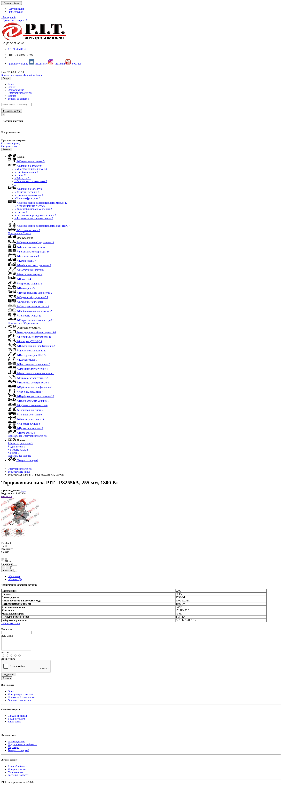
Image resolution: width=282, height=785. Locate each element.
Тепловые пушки (29, 315)
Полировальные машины (33, 400)
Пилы (20, 175)
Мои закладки (16, 772)
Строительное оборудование (35, 242)
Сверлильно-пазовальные (30, 181)
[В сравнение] (6, 558)
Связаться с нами (17, 715)
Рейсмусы (22, 178)
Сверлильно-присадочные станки (35, 215)
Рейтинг (6, 652)
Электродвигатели (20, 443)
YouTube (76, 63)
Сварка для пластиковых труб (35, 320)
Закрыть (7, 678)
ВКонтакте (41, 63)
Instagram (59, 63)
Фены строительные (30, 419)
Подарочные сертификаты (22, 744)
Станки (12, 87)
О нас (11, 691)
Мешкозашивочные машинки (35, 373)
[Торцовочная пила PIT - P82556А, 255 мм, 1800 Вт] (20, 525)
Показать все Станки (19, 233)
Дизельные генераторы (32, 247)
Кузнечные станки (26, 192)
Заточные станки (28, 230)
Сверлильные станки (31, 161)
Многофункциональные (30, 169)
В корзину (7, 570)
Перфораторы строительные (35, 396)
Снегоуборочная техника (33, 306)
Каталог (6, 149)
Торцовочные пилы (30, 410)
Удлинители (16, 446)
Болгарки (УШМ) (29, 341)
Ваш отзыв (7, 635)
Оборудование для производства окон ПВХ (43, 225)
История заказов (17, 769)
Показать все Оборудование (23, 323)
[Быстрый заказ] (15, 571)
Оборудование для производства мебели (42, 202)
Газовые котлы (18, 449)
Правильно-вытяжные (28, 195)
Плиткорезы (26, 288)
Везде (11, 84)
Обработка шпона (26, 172)
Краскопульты (27, 359)
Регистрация (15, 11)
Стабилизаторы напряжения (35, 311)
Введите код (8, 658)
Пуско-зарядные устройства (34, 292)
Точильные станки (29, 414)
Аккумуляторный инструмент (36, 332)
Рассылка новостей (18, 775)
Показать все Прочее (19, 455)
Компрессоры (26, 260)
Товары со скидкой (18, 98)
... (15, 184)
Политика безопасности (21, 697)
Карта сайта (14, 721)
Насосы (24, 279)
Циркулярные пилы (30, 428)
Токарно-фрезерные (27, 198)
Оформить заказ (10, 146)
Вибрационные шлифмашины (36, 346)
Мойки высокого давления (34, 265)
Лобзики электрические (32, 368)
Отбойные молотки (30, 391)
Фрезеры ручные (28, 423)
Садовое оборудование (32, 297)
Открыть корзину (11, 143)
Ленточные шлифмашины (33, 364)
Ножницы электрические (33, 382)
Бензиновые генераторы (33, 251)
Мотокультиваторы (29, 274)
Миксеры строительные (32, 378)
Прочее (12, 95)
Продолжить (9, 674)
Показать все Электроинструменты (27, 435)
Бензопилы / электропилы (34, 336)
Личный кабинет (17, 766)
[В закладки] (2, 558)
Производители (16, 741)
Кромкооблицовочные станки (33, 209)
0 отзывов (6, 496)
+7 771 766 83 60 (17, 49)
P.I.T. (23, 490)
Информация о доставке (21, 694)
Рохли (13, 452)
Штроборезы (26, 432)
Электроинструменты (20, 92)
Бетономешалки (28, 256)
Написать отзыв (10, 623)
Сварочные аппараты (31, 301)
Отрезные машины (29, 283)
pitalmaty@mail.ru (18, 63)
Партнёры (13, 747)
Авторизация (16, 8)
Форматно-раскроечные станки (33, 218)
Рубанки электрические (32, 405)
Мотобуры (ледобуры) (31, 269)
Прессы (20, 212)
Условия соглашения (19, 700)
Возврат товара (16, 718)
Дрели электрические (31, 350)
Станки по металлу (29, 188)
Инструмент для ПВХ (31, 355)
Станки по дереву (29, 165)
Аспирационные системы (30, 205)
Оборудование (16, 90)
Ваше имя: (7, 629)
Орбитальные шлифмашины (35, 387)
